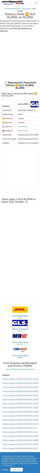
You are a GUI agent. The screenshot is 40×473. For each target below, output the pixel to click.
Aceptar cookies (16, 469)
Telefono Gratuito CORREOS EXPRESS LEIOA (19, 432)
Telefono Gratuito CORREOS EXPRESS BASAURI (21, 387)
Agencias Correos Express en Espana (20, 369)
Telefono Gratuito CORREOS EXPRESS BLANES (20, 391)
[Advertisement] (20, 56)
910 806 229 (22, 126)
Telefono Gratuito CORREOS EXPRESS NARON (20, 440)
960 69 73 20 (23, 130)
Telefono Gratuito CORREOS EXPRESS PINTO (19, 448)
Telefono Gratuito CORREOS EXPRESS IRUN (19, 428)
